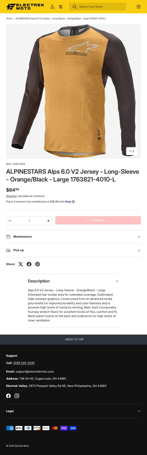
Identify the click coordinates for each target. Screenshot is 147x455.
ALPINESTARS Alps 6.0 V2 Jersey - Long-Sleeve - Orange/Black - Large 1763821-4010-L (61, 19)
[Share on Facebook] (29, 264)
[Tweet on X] (20, 264)
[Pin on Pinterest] (37, 264)
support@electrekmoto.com (35, 371)
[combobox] (97, 6)
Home (9, 19)
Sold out (98, 220)
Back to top (74, 339)
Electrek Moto (22, 446)
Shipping (11, 196)
